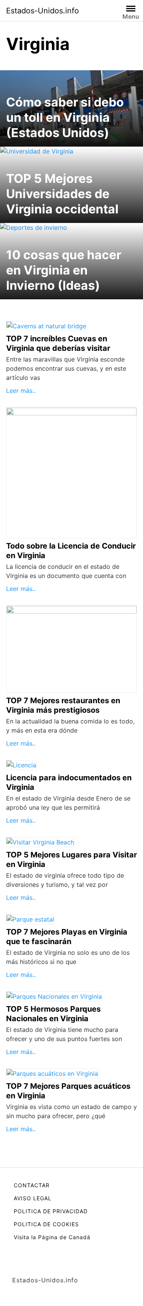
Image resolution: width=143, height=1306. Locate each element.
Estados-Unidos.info (42, 11)
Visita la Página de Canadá (52, 1237)
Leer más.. (20, 390)
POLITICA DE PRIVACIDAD (51, 1211)
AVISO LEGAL (32, 1198)
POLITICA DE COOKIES (46, 1224)
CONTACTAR (32, 1185)
